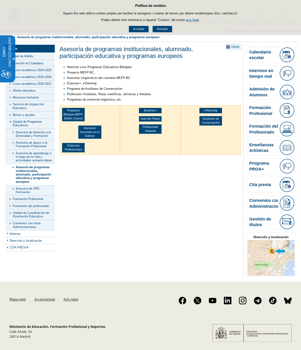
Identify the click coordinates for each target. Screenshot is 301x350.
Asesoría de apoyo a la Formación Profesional (31, 144)
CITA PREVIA (19, 247)
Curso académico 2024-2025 (32, 70)
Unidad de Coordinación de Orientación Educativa (31, 214)
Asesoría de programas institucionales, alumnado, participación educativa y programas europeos (33, 174)
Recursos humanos (26, 97)
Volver (235, 47)
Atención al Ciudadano (28, 63)
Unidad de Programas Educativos (27, 123)
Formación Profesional (28, 199)
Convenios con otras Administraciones (27, 224)
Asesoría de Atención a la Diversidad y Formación (33, 134)
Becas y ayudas (24, 115)
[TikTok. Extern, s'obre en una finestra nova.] (273, 300)
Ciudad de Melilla (21, 56)
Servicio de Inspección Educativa (28, 106)
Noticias (15, 234)
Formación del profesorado (31, 206)
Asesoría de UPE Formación (28, 190)
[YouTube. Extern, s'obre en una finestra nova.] (212, 300)
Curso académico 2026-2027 (32, 83)
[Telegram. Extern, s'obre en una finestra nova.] (257, 300)
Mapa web (17, 299)
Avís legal (70, 299)
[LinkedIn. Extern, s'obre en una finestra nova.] (227, 300)
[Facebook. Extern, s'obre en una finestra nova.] (182, 300)
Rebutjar (162, 29)
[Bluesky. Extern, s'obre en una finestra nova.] (288, 300)
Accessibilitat (44, 299)
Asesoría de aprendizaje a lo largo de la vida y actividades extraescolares (34, 156)
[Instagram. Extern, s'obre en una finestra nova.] (242, 300)
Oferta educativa (24, 90)
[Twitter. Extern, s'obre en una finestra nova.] (197, 300)
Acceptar (138, 29)
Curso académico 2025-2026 (32, 77)
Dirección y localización (26, 240)
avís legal (192, 20)
